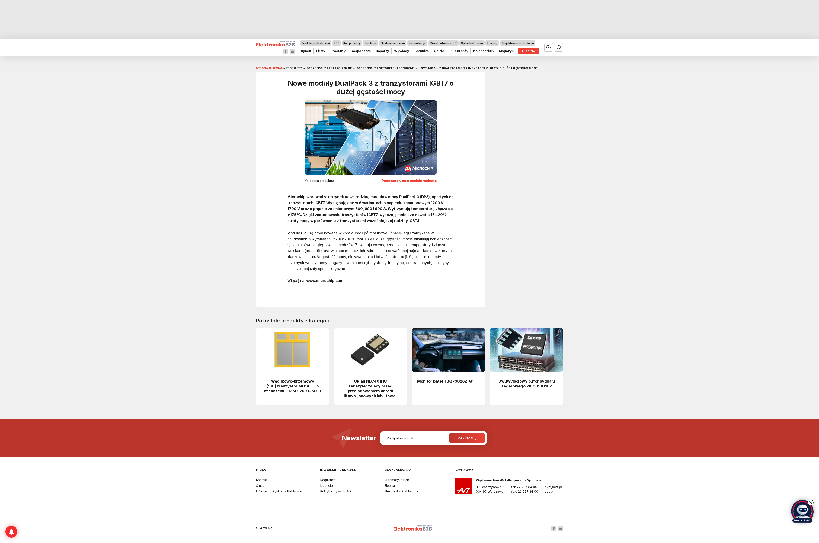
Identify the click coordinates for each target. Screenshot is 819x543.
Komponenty (351, 43)
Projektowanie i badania (518, 43)
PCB (336, 43)
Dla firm (528, 51)
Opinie (439, 51)
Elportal (389, 486)
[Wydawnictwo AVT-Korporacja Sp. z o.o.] (463, 487)
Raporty (382, 51)
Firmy (320, 51)
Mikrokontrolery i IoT (443, 43)
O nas (260, 486)
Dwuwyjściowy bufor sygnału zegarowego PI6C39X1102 (526, 383)
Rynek (306, 51)
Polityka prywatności (335, 491)
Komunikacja (417, 43)
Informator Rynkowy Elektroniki (279, 491)
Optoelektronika (472, 43)
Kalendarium (483, 51)
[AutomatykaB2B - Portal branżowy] (275, 44)
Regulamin (327, 480)
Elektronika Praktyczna (401, 491)
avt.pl (549, 492)
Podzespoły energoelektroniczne (409, 181)
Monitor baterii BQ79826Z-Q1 (445, 381)
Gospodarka (360, 51)
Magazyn (506, 51)
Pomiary (492, 43)
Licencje (326, 486)
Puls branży (458, 51)
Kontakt (261, 480)
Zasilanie (370, 43)
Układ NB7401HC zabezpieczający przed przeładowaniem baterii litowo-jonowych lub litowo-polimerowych (370, 388)
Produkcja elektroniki (316, 43)
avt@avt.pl (553, 487)
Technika (421, 51)
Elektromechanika (393, 43)
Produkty (338, 51)
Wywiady (401, 51)
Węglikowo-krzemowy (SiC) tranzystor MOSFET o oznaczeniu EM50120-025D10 (292, 386)
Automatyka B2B (396, 480)
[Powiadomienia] (11, 532)
